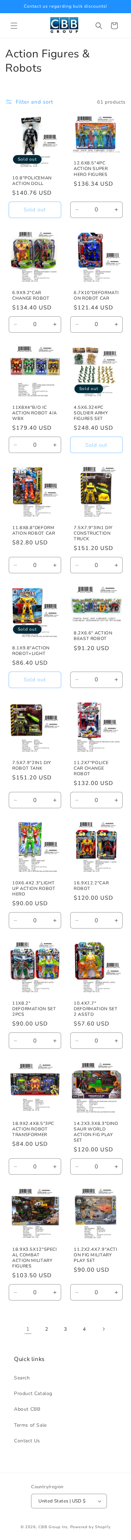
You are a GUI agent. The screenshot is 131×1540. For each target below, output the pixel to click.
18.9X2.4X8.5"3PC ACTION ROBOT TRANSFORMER (33, 1128)
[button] (14, 25)
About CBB (27, 1409)
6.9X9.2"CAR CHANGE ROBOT (31, 295)
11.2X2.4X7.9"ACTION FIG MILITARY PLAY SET (95, 1255)
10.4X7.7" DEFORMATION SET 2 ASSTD (95, 1008)
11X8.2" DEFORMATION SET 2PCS (34, 1008)
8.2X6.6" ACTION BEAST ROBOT (93, 635)
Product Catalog (33, 1393)
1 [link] (28, 1329)
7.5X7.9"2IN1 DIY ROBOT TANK (31, 765)
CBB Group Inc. (53, 1527)
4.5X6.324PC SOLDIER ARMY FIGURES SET (91, 412)
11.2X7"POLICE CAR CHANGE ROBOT (91, 768)
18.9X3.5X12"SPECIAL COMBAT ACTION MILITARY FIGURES (34, 1258)
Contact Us (27, 1440)
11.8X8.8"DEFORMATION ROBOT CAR (33, 530)
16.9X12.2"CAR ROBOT (91, 885)
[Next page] (103, 1329)
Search (22, 1378)
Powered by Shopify (90, 1527)
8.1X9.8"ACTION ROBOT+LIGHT (31, 650)
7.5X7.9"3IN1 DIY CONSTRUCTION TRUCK (93, 533)
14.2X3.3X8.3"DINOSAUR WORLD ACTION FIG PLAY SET (96, 1131)
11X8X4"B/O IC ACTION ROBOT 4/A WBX (34, 412)
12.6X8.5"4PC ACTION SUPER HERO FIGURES (91, 168)
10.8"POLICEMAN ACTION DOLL (32, 180)
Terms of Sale (30, 1425)
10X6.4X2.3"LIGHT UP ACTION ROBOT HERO (33, 888)
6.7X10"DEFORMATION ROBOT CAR (96, 295)
